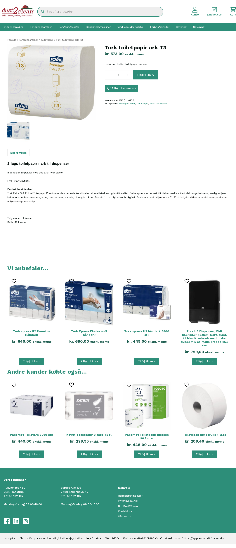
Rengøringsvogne (69, 26)
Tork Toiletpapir (159, 103)
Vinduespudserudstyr (130, 26)
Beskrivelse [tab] (18, 152)
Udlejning (198, 26)
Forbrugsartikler (159, 26)
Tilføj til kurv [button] (31, 361)
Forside (11, 39)
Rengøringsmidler (12, 26)
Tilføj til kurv (145, 74)
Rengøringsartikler (41, 26)
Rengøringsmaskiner (98, 26)
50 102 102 (16, 496)
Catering (181, 26)
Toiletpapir (47, 39)
